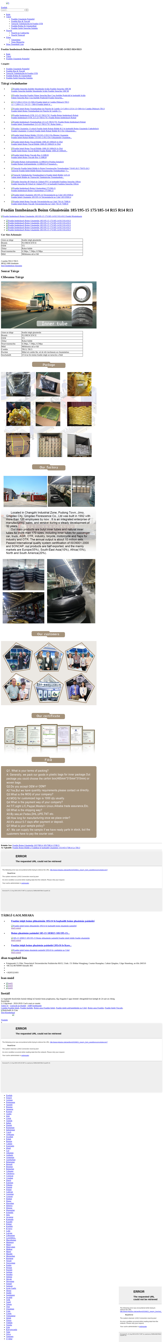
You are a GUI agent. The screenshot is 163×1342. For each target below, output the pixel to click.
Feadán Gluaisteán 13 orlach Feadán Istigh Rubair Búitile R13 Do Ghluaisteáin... (43, 131)
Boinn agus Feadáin (96, 1008)
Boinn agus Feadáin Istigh (44, 1008)
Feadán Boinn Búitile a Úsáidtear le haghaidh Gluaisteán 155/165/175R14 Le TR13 (46, 848)
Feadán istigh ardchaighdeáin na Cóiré (71, 1008)
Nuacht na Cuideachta (20, 33)
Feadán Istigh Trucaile (114, 1008)
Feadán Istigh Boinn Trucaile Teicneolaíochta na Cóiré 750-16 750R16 (39, 204)
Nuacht (9, 30)
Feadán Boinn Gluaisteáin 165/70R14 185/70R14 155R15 (35, 845)
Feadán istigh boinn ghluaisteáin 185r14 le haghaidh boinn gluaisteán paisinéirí (52, 921)
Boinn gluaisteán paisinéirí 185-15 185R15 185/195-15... (40, 933)
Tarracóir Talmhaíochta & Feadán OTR (27, 24)
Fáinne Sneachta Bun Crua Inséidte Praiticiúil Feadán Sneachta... (37, 98)
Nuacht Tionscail (18, 35)
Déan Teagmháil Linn (15, 44)
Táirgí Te (4, 1006)
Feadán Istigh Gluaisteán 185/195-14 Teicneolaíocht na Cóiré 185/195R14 (41, 197)
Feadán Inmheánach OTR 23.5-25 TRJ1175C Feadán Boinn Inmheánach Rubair (43, 118)
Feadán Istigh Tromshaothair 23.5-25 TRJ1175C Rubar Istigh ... (37, 124)
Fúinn (8, 37)
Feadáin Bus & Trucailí (20, 21)
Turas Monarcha (17, 42)
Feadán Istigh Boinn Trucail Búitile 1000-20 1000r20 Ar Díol (36, 144)
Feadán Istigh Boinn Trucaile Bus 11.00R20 (29, 157)
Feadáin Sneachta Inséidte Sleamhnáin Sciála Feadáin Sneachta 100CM (40, 91)
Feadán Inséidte (26, 1008)
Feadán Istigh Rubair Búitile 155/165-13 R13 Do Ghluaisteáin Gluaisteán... (41, 137)
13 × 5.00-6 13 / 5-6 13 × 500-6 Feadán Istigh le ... (31, 104)
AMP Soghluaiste (35, 1006)
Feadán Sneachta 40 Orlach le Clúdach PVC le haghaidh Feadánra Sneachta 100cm (45, 184)
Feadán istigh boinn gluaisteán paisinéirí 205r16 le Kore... (41, 945)
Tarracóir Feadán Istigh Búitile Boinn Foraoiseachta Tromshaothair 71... (40, 171)
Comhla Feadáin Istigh (10, 1008)
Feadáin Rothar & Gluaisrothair (24, 26)
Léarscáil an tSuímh (18, 1006)
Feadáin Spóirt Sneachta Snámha (24, 28)
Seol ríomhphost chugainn (11, 266)
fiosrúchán (5, 1001)
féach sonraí (16, 928)
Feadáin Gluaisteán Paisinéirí (23, 19)
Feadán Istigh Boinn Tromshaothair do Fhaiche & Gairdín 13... (36, 111)
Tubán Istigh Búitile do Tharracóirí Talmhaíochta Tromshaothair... (37, 177)
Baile (8, 14)
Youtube (4, 1020)
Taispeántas (16, 40)
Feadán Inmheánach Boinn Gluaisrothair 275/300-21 (32, 190)
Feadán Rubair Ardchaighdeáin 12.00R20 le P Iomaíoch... (34, 164)
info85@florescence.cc (15, 970)
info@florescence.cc (14, 968)
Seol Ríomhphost (8, 1012)
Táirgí (8, 17)
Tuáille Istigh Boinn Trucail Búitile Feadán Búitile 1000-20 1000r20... (39, 151)
